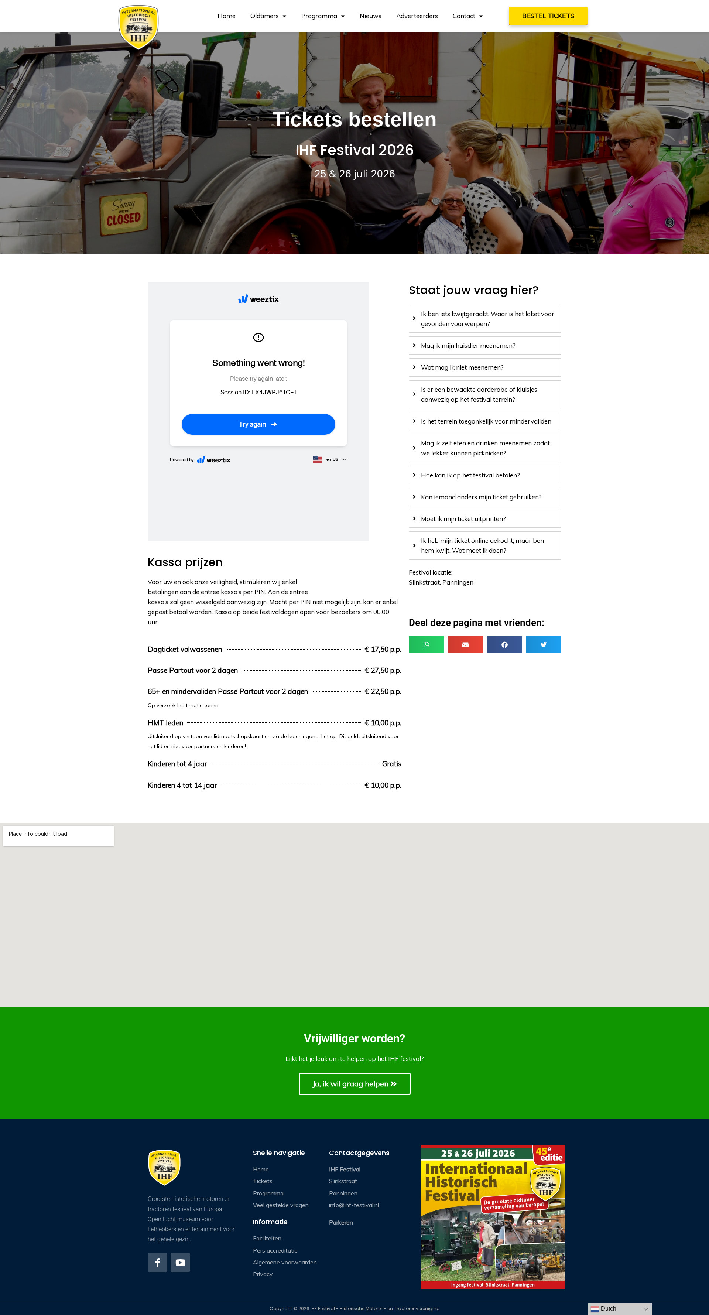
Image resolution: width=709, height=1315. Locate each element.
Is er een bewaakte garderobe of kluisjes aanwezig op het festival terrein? (479, 394)
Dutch (607, 1308)
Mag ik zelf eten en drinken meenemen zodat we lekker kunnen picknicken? (485, 448)
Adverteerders (417, 16)
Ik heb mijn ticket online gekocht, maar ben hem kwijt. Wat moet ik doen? (482, 545)
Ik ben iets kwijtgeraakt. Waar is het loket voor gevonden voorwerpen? (487, 319)
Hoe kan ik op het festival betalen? (470, 475)
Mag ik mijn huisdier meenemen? (468, 345)
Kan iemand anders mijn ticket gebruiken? (481, 497)
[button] (426, 644)
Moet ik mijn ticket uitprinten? (463, 519)
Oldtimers (264, 16)
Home (227, 16)
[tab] (485, 318)
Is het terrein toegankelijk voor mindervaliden (486, 421)
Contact (464, 16)
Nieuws (370, 16)
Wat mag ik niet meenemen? (462, 367)
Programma (319, 16)
